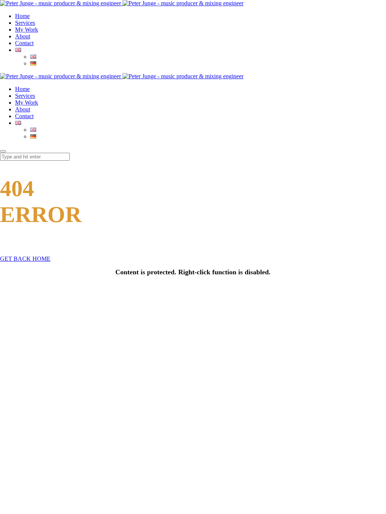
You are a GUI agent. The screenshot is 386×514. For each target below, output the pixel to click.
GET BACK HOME (25, 258)
